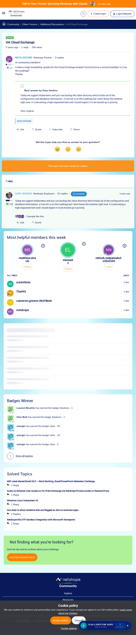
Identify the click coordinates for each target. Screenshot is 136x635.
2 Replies (16, 514)
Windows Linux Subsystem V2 (22, 500)
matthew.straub (27, 259)
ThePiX (21, 291)
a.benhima (23, 282)
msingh (21, 426)
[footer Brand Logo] (68, 586)
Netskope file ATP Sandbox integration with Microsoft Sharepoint (41, 519)
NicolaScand (23, 57)
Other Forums (29, 24)
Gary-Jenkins (23, 193)
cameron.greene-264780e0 (34, 300)
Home (11, 24)
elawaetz (68, 261)
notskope (22, 310)
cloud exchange (24, 121)
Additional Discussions (52, 24)
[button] (4, 14)
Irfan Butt (22, 417)
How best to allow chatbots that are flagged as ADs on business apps (42, 510)
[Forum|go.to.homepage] (16, 13)
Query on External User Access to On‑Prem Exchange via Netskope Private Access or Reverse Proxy (58, 490)
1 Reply (15, 485)
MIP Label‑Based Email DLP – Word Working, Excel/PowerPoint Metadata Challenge (51, 481)
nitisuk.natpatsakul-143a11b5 (109, 259)
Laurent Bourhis (26, 408)
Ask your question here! (22, 557)
